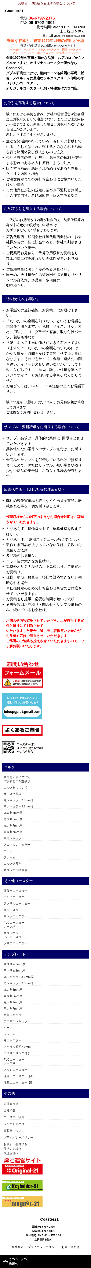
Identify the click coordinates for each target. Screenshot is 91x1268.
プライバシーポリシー (18, 1137)
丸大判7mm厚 (13, 825)
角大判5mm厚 (13, 819)
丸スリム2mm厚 (14, 964)
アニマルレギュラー (17, 844)
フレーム (9, 857)
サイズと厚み (12, 794)
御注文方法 (11, 1103)
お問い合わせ (70, 1247)
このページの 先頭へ (18, 1261)
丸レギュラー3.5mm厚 (19, 800)
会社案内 (17, 1247)
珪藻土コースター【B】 (19, 1082)
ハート (8, 851)
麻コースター (12, 910)
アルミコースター (15, 897)
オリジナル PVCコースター (14, 935)
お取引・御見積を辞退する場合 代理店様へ (15, 1149)
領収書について (14, 1130)
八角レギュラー (14, 838)
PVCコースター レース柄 (14, 924)
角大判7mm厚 (13, 832)
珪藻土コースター (15, 890)
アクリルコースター (17, 903)
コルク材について (15, 787)
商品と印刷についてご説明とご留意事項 (17, 779)
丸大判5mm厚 (13, 812)
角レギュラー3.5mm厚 (19, 806)
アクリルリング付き (17, 1053)
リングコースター (15, 916)
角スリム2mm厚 (14, 970)
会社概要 (9, 1110)
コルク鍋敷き (12, 863)
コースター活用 (14, 1117)
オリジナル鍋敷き (15, 870)
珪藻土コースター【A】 (19, 1076)
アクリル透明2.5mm (17, 1046)
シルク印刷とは (14, 1124)
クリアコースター (15, 943)
